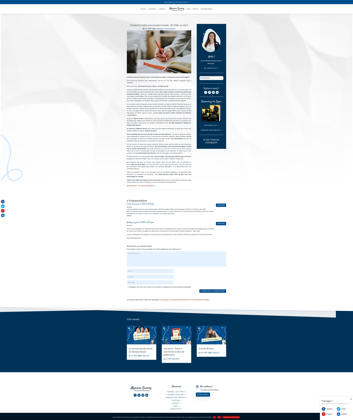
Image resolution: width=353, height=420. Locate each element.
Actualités (176, 359)
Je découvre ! (203, 395)
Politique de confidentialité (231, 417)
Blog (188, 9)
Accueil (143, 9)
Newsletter (176, 409)
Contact (195, 9)
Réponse (221, 205)
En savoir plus (210, 68)
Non (219, 417)
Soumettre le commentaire (213, 291)
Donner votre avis (175, 395)
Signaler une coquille (210, 130)
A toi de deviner (206, 348)
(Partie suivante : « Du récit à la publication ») (141, 186)
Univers (162, 9)
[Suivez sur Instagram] (213, 92)
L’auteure (151, 9)
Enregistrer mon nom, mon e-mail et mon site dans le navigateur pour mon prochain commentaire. (160, 287)
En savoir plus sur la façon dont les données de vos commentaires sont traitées (184, 300)
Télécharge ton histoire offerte (175, 2)
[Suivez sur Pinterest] (209, 92)
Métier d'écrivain (158, 28)
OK (214, 417)
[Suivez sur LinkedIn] (217, 92)
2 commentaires (170, 28)
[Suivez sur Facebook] (205, 92)
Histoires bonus (206, 9)
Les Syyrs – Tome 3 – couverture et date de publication (174, 351)
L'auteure (175, 400)
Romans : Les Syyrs (175, 392)
